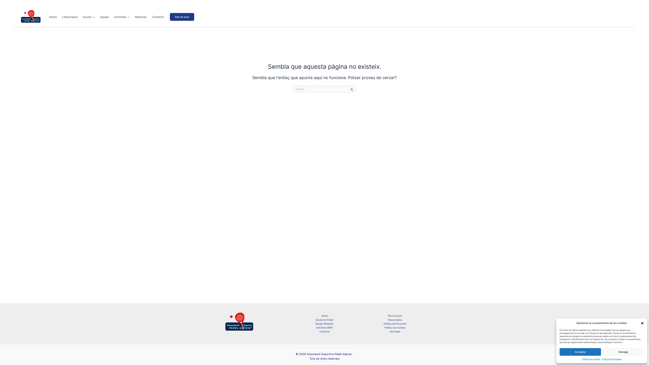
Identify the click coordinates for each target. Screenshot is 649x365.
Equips (104, 17)
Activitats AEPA (324, 327)
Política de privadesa (612, 359)
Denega (623, 352)
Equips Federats (324, 323)
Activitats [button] (120, 17)
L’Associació (70, 17)
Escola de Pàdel (324, 319)
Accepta (580, 352)
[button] (642, 323)
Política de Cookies (591, 359)
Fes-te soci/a (395, 315)
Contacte (158, 17)
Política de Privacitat (395, 323)
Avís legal (395, 331)
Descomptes (395, 319)
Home (53, 17)
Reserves (141, 17)
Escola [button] (87, 17)
